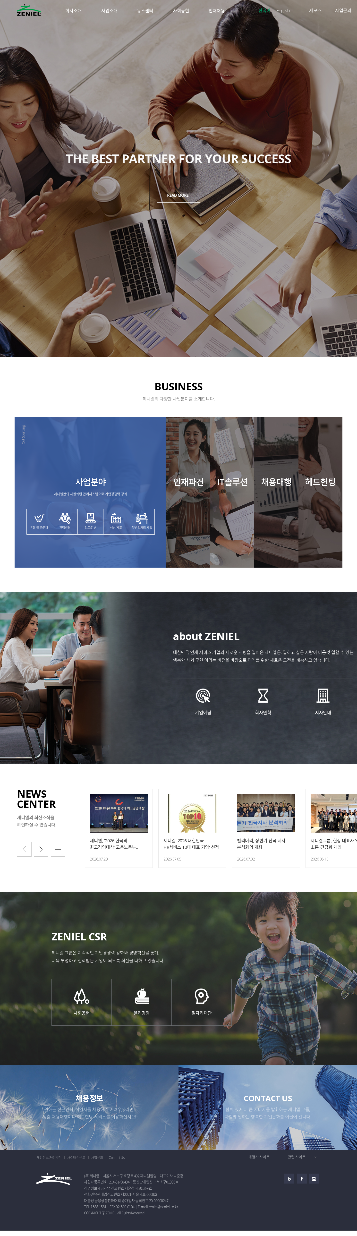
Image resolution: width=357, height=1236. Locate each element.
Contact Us (116, 1157)
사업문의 (343, 10)
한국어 (264, 10)
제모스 (315, 10)
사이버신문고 (76, 1157)
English (283, 10)
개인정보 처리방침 (48, 1157)
